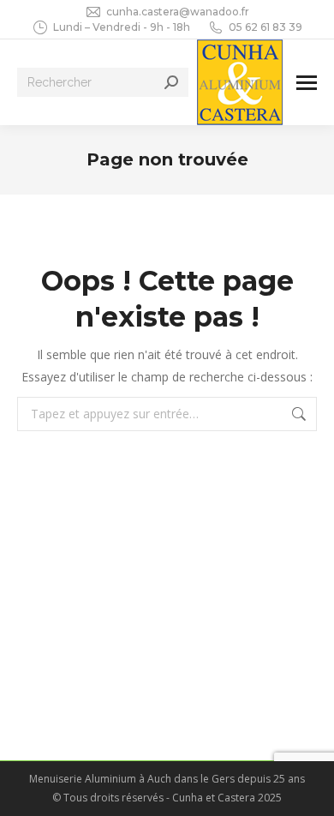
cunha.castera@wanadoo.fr (177, 11)
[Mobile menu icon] (306, 83)
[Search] (171, 82)
